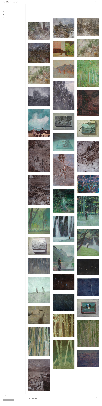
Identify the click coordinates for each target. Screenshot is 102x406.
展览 (3, 14)
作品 (3, 11)
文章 (3, 17)
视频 (3, 18)
